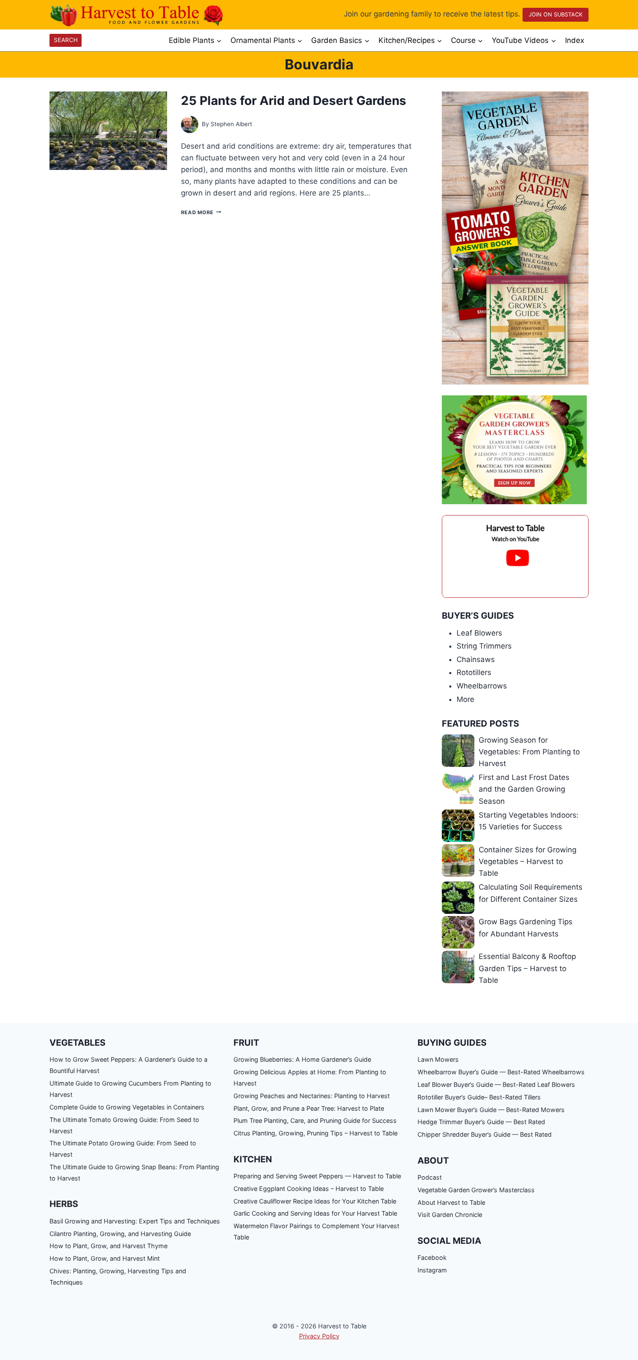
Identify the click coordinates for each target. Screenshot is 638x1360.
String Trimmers (484, 646)
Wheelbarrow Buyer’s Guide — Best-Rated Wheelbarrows (501, 1072)
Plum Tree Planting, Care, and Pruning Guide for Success (315, 1120)
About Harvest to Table (451, 1202)
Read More (201, 212)
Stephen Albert (231, 124)
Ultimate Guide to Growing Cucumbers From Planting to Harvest (130, 1089)
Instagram (432, 1270)
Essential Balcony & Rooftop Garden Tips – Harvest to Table (527, 968)
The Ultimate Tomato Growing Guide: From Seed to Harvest (124, 1125)
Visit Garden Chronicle (450, 1214)
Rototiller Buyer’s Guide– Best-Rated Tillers (479, 1097)
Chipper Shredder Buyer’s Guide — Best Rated (485, 1134)
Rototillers (474, 672)
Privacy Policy (319, 1336)
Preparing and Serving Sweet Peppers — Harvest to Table (317, 1176)
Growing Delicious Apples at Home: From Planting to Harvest (309, 1077)
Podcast (430, 1177)
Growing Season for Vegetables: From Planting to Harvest (529, 752)
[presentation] (108, 130)
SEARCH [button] (66, 39)
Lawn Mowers (438, 1059)
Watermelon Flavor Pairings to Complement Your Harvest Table (316, 1231)
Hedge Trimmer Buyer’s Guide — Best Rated (481, 1121)
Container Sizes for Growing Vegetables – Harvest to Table (527, 861)
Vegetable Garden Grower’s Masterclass (476, 1190)
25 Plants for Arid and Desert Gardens (293, 100)
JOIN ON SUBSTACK (555, 14)
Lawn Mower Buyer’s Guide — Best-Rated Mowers (491, 1109)
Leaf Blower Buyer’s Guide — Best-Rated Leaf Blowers (496, 1084)
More (465, 699)
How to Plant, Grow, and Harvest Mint (104, 1258)
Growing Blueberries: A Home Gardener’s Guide (302, 1059)
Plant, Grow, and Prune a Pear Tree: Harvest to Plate (308, 1108)
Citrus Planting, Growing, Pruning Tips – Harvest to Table (315, 1133)
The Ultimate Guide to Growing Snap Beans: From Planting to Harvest (134, 1172)
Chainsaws (476, 659)
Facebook (432, 1257)
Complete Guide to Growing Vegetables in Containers (126, 1107)
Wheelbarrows (482, 686)
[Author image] (189, 124)
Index (574, 40)
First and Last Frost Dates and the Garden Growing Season (524, 789)
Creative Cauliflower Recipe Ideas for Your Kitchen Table (314, 1201)
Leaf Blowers (479, 633)
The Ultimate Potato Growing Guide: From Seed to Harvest (122, 1148)
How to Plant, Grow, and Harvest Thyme (108, 1245)
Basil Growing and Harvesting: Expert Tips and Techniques (134, 1221)
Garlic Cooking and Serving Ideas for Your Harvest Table (315, 1213)
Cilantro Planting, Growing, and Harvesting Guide (120, 1233)
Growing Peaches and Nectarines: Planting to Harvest (311, 1095)
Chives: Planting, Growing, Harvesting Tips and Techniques (117, 1276)
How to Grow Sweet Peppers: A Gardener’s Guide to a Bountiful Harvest (128, 1065)
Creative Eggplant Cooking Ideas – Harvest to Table (308, 1188)
